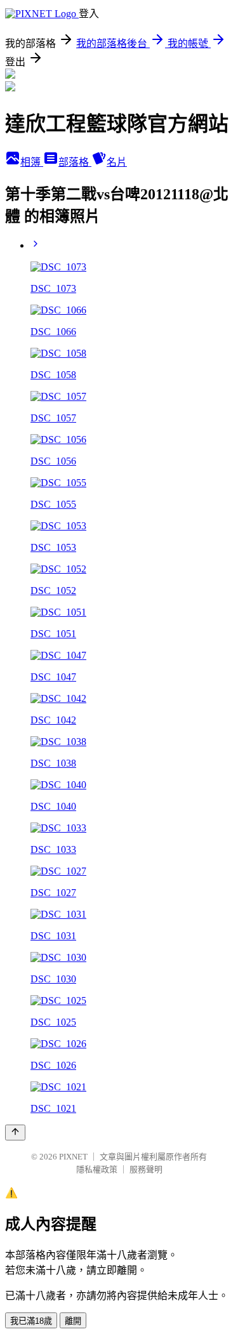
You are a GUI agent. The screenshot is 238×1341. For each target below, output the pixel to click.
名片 (117, 162)
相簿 (31, 162)
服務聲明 (145, 1169)
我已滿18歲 (31, 1321)
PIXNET (73, 1156)
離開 (73, 1321)
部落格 (74, 162)
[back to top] (15, 1132)
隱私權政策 (96, 1169)
